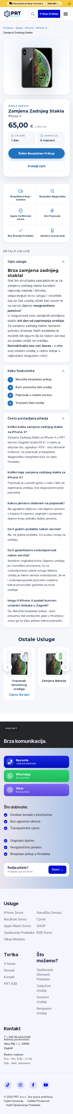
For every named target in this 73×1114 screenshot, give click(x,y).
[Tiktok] (8, 1085)
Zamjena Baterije (54, 681)
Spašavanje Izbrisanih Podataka (45, 974)
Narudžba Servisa (49, 912)
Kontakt (9, 977)
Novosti (9, 970)
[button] (49, 14)
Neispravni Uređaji (44, 1011)
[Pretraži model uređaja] (33, 14)
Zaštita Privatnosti (38, 1100)
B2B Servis (44, 932)
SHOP (41, 926)
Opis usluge (17, 261)
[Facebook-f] (33, 1085)
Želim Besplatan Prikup (36, 153)
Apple (19, 27)
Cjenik (41, 919)
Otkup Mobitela (14, 939)
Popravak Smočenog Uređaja (19, 685)
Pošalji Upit (36, 166)
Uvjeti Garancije (13, 1100)
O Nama (9, 963)
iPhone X (41, 27)
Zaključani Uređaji (44, 988)
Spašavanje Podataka (19, 932)
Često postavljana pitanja (28, 418)
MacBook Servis (15, 919)
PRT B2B (10, 983)
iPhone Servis (13, 912)
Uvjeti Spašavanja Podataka (23, 1105)
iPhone (29, 27)
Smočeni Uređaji (43, 1000)
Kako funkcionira (21, 371)
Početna (8, 27)
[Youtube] (46, 1085)
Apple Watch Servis (17, 926)
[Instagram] (20, 1085)
